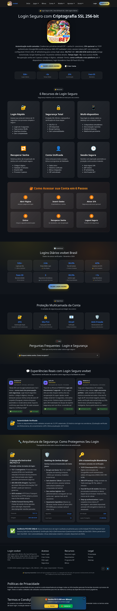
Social (80, 3)
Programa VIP (69, 560)
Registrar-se (104, 3)
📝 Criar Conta (70, 66)
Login (95, 3)
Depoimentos (69, 557)
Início (28, 3)
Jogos (35, 3)
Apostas (70, 3)
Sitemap (91, 560)
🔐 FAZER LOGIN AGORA (50, 66)
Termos (90, 557)
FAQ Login (45, 560)
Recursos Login (70, 554)
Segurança (45, 563)
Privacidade (92, 554)
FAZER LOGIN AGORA (58, 287)
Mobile (60, 3)
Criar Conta (45, 557)
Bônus (44, 3)
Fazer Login (45, 554)
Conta (51, 3)
